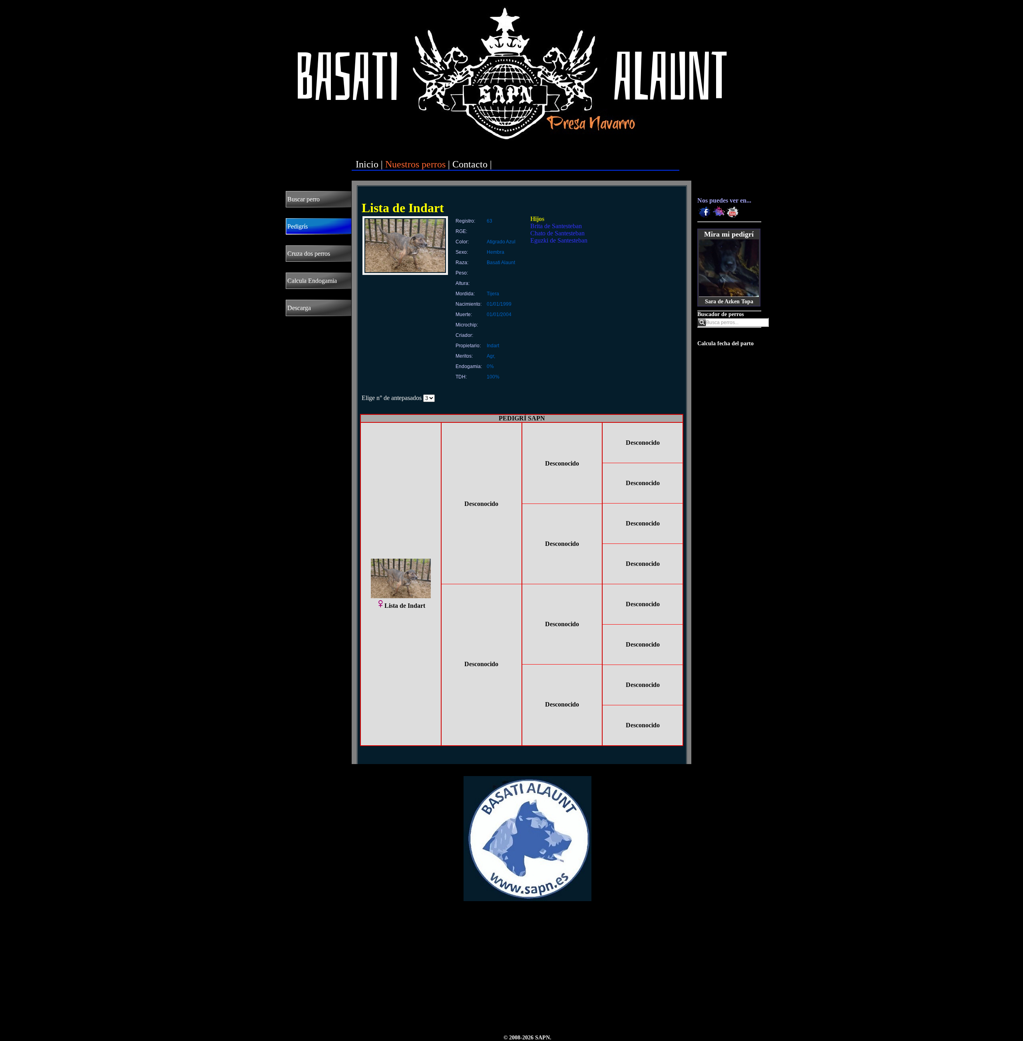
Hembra (495, 252)
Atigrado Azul (501, 242)
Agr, (491, 356)
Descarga (299, 308)
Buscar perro (303, 199)
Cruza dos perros (308, 253)
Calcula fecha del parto (725, 343)
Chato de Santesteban (557, 233)
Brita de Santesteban (556, 226)
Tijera (493, 294)
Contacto (470, 164)
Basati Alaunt (501, 262)
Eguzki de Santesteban (558, 240)
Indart (493, 345)
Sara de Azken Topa (729, 302)
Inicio (367, 164)
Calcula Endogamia (312, 280)
